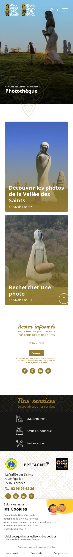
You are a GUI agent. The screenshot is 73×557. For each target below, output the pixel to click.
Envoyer (36, 353)
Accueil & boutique (39, 431)
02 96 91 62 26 (22, 488)
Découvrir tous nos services (36, 406)
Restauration (35, 443)
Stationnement (37, 419)
